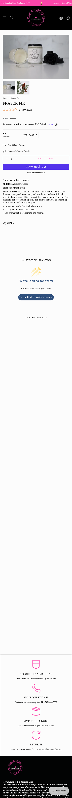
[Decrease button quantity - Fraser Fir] (6, 159)
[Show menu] (4, 18)
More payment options (36, 172)
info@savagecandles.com (52, 749)
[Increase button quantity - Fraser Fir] (16, 159)
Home (5, 98)
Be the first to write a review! (36, 297)
